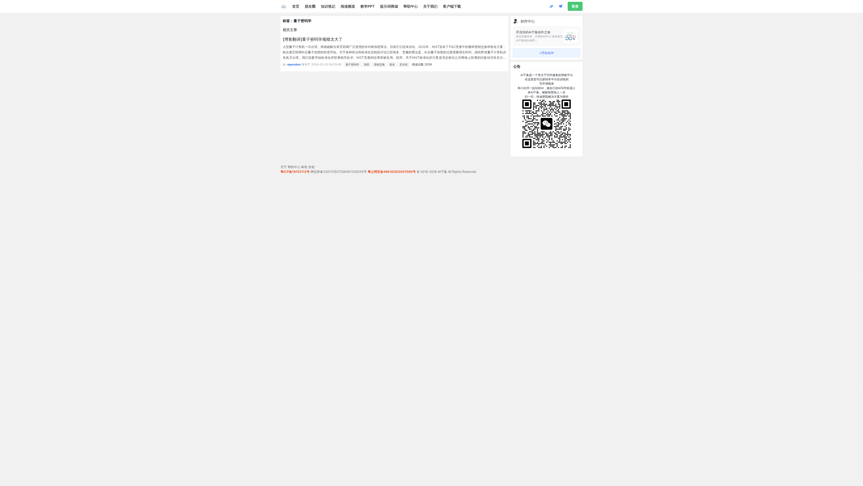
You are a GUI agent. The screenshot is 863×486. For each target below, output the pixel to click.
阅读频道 (348, 6)
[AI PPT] (551, 6)
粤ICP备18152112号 (295, 171)
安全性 (404, 64)
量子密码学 (352, 64)
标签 (304, 167)
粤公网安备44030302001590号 (392, 171)
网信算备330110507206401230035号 (339, 171)
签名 (392, 64)
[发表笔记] (560, 6)
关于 (283, 167)
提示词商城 (389, 6)
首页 (295, 6)
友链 (311, 167)
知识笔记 (328, 6)
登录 (575, 6)
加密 (366, 64)
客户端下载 (452, 6)
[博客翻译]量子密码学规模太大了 (313, 39)
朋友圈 (310, 6)
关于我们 (430, 6)
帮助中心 (410, 6)
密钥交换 (379, 64)
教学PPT (367, 6)
